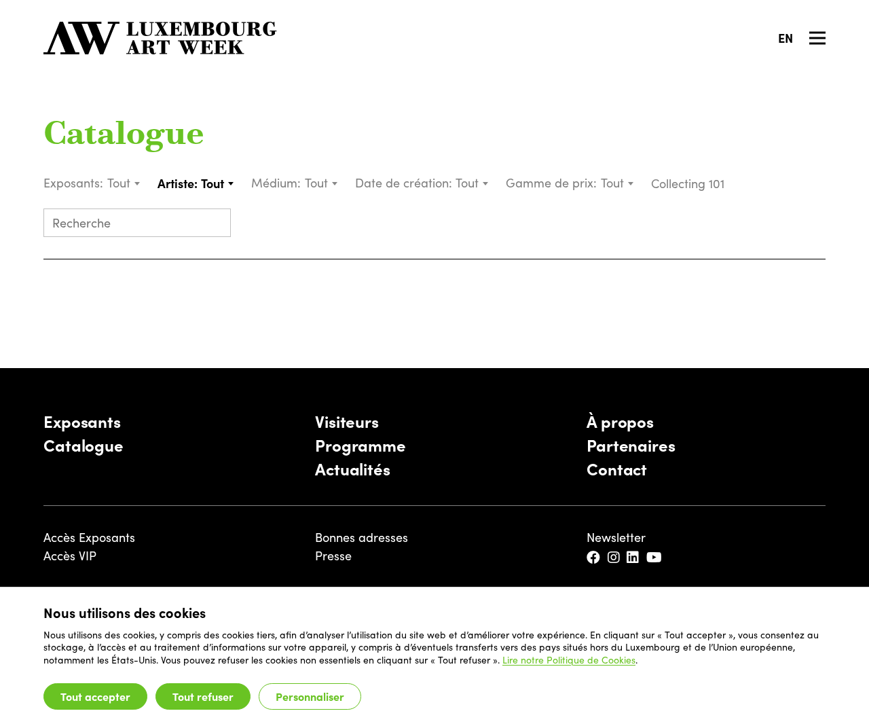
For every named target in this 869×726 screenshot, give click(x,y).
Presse (333, 555)
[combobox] (124, 183)
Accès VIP (69, 555)
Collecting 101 (689, 183)
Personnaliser (310, 696)
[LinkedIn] (634, 558)
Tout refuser (203, 696)
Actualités (352, 468)
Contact (617, 468)
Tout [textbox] (118, 183)
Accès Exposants (89, 537)
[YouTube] (655, 558)
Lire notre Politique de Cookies (568, 659)
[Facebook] (594, 558)
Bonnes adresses (361, 537)
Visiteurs (347, 421)
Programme (360, 444)
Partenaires (631, 444)
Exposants (82, 421)
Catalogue (123, 136)
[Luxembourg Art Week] (160, 38)
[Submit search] (214, 224)
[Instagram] (615, 558)
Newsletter (616, 537)
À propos (620, 421)
